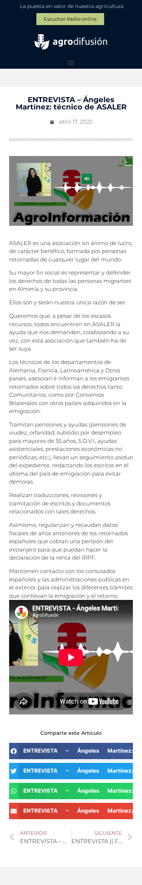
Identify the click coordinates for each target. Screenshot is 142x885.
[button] (71, 63)
